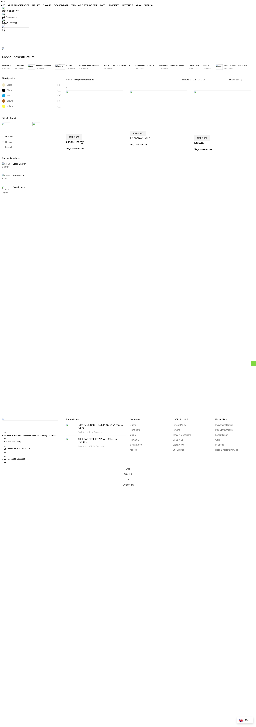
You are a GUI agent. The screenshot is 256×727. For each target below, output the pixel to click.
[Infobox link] (128, 236)
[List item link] (32, 447)
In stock (8, 147)
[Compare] (69, 131)
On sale (9, 142)
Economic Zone (140, 138)
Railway (199, 143)
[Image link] (30, 424)
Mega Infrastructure (75, 148)
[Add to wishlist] (83, 131)
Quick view (76, 131)
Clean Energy (75, 142)
